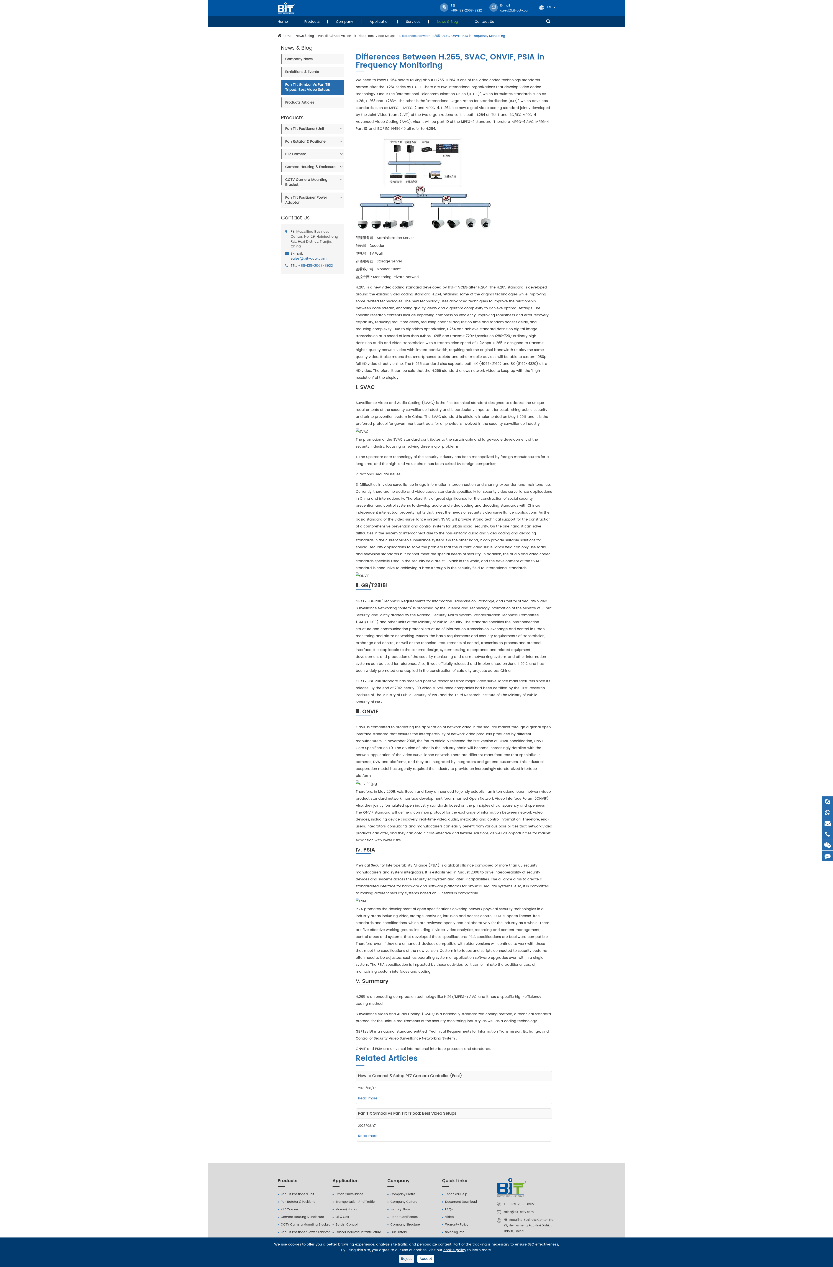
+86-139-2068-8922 (315, 265)
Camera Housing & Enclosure (310, 167)
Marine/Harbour (348, 1209)
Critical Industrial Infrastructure (358, 1232)
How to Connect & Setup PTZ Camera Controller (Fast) (410, 1076)
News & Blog (447, 22)
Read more (367, 1098)
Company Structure (405, 1224)
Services (413, 22)
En (549, 7)
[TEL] (827, 834)
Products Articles (299, 102)
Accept (426, 1259)
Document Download (461, 1201)
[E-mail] (827, 823)
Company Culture (403, 1201)
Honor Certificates (404, 1216)
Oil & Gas (342, 1216)
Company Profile (402, 1194)
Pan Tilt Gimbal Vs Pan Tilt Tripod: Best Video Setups (356, 36)
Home (283, 22)
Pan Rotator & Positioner (306, 141)
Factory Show (400, 1209)
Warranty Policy (456, 1224)
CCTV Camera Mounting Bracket (306, 182)
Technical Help (456, 1194)
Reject (406, 1259)
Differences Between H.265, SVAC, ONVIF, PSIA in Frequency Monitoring (452, 36)
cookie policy (454, 1250)
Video (449, 1216)
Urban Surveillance (349, 1194)
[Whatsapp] (827, 812)
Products (312, 22)
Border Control (346, 1224)
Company (344, 22)
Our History (398, 1232)
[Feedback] (827, 856)
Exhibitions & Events (302, 72)
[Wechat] (827, 845)
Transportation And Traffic (355, 1201)
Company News (299, 59)
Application (380, 22)
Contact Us (484, 22)
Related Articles (387, 1059)
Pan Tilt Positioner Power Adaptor (306, 200)
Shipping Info (454, 1232)
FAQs (449, 1209)
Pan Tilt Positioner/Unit (304, 129)
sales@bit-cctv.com (515, 8)
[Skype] (827, 801)
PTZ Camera (296, 154)
